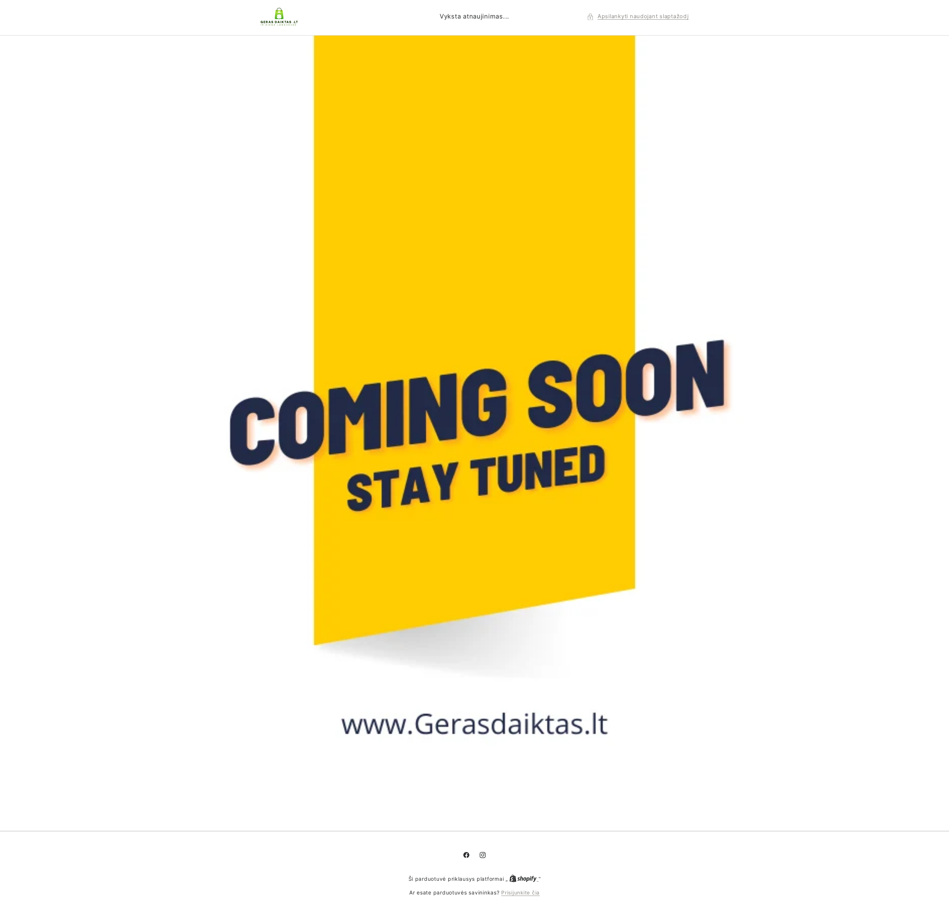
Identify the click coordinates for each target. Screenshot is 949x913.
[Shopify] (523, 879)
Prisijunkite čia (520, 893)
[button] (638, 16)
